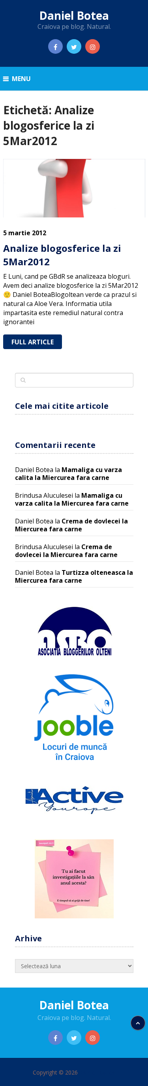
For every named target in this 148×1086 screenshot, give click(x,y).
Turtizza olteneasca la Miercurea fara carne (74, 576)
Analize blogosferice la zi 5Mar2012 (62, 255)
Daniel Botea (74, 15)
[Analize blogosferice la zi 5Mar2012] (74, 188)
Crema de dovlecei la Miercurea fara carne (71, 525)
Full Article (32, 342)
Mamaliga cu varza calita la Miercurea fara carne (68, 473)
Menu (21, 78)
